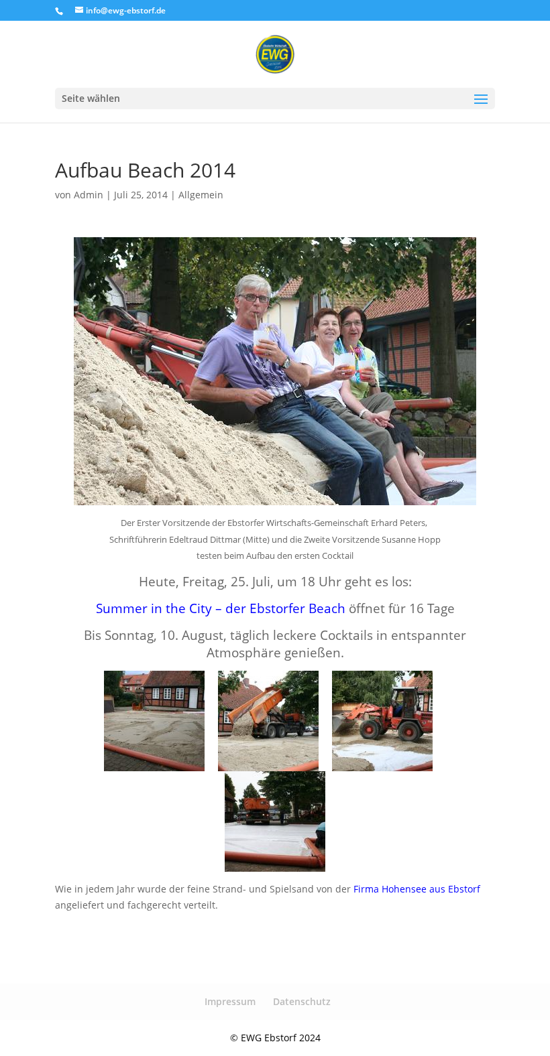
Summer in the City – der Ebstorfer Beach (220, 608)
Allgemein (200, 194)
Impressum (230, 1001)
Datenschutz (302, 1001)
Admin (88, 194)
